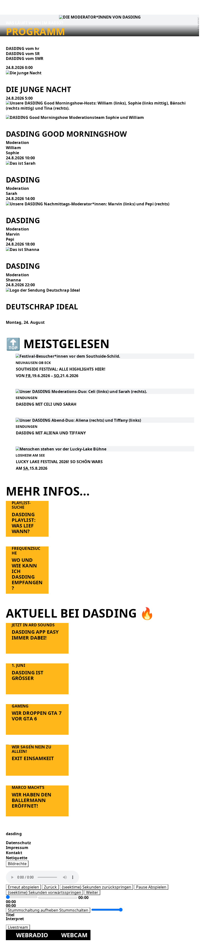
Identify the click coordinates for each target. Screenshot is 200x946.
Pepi (10, 239)
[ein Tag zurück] (8, 317)
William (13, 147)
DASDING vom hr (22, 48)
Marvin (13, 234)
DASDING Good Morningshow (66, 134)
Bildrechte (17, 863)
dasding (14, 833)
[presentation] (24, 72)
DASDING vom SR (23, 53)
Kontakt (14, 852)
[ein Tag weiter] (8, 327)
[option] (100, 48)
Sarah (12, 193)
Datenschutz (18, 842)
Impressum (17, 847)
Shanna (13, 280)
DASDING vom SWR (25, 58)
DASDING (23, 180)
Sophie (12, 152)
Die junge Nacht (38, 89)
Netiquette (16, 857)
